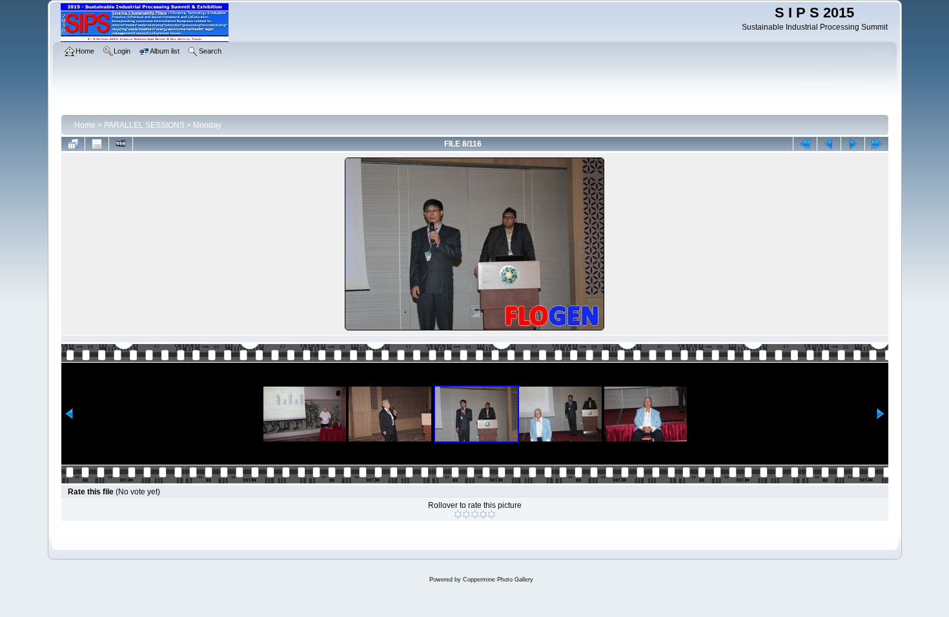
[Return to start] (805, 144)
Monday (207, 125)
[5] (491, 514)
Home (85, 125)
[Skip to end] (876, 144)
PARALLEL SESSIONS (144, 125)
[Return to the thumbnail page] (73, 144)
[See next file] (852, 144)
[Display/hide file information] (96, 144)
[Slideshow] (120, 144)
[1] (458, 514)
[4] (483, 514)
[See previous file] (829, 144)
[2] (466, 514)
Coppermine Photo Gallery (498, 579)
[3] (475, 514)
